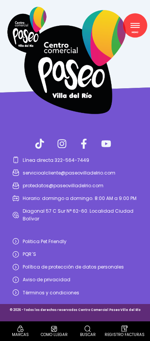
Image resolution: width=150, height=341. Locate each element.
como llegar (54, 335)
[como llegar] (54, 328)
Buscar (88, 335)
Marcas (20, 335)
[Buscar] (87, 328)
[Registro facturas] (124, 328)
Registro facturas (125, 335)
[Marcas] (20, 328)
